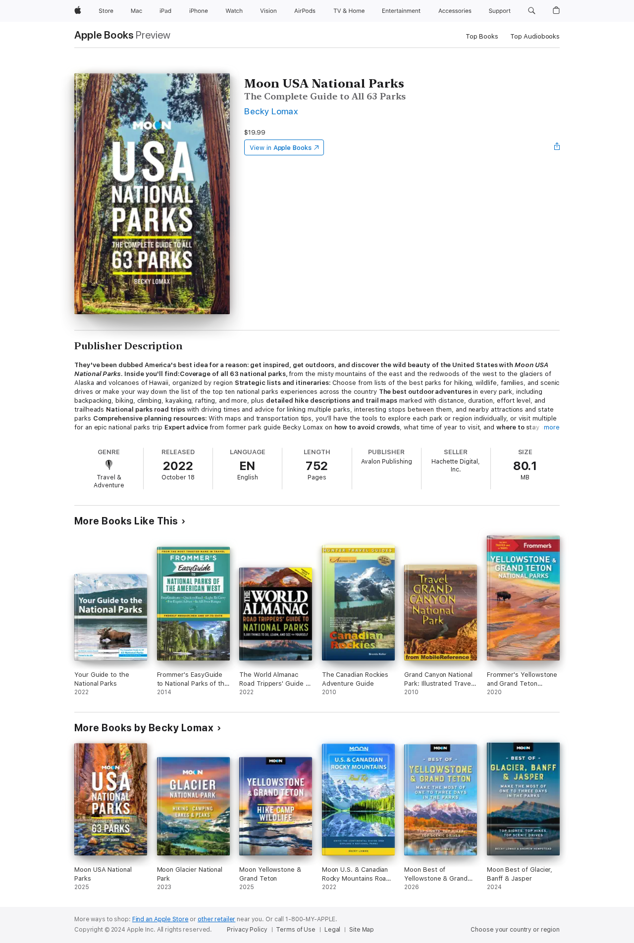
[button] (531, 11)
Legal (332, 929)
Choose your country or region (515, 929)
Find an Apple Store (160, 919)
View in (281, 147)
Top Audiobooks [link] (535, 36)
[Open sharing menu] (557, 147)
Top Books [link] (482, 36)
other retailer (216, 919)
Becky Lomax (271, 111)
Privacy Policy (247, 929)
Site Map (361, 929)
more (552, 427)
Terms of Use (296, 929)
